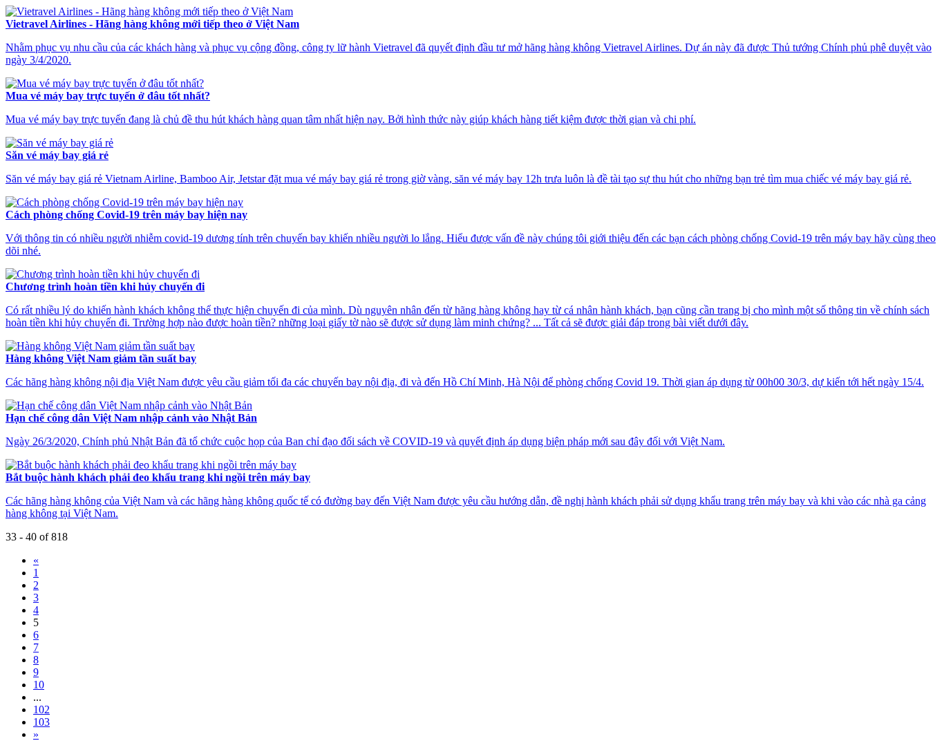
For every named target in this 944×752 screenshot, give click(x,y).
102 (41, 709)
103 (41, 722)
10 (38, 684)
